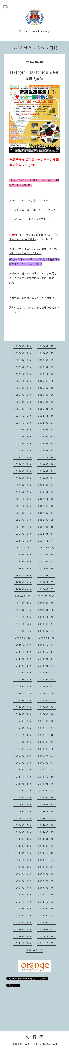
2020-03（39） (47, 603)
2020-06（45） (23, 603)
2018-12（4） (46, 644)
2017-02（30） (47, 721)
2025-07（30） (47, 387)
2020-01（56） (47, 610)
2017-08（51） (47, 700)
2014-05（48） (23, 839)
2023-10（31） (23, 464)
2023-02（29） (23, 492)
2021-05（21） (47, 561)
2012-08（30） (47, 908)
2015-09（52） (23, 783)
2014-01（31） (23, 853)
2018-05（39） (23, 672)
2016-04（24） (47, 755)
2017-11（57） (23, 693)
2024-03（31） (47, 443)
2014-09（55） (23, 825)
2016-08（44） (47, 741)
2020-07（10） (46, 596)
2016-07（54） (23, 748)
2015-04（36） (47, 797)
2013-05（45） (23, 880)
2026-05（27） (47, 353)
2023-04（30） (23, 485)
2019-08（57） (23, 630)
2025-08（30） (23, 387)
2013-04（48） (47, 880)
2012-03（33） (23, 929)
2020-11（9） (46, 582)
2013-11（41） (23, 859)
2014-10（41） (47, 818)
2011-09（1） (35, 950)
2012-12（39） (47, 894)
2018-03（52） (23, 679)
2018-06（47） (47, 665)
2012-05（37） (23, 922)
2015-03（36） (23, 804)
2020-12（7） (24, 582)
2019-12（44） (23, 616)
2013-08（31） (47, 866)
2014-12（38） (47, 811)
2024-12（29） (23, 415)
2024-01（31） (47, 450)
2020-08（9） (23, 596)
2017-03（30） (23, 721)
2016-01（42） (23, 769)
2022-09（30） (47, 505)
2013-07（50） (23, 873)
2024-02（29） (23, 450)
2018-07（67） (23, 665)
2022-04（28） (23, 526)
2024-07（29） (47, 429)
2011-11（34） (23, 943)
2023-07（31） (47, 471)
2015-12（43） (47, 769)
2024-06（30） (23, 436)
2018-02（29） (47, 679)
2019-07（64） (47, 630)
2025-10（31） (23, 380)
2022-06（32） (23, 519)
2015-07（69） (23, 790)
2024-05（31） (47, 436)
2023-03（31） (47, 485)
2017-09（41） (23, 700)
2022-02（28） (23, 533)
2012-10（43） (47, 901)
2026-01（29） (47, 367)
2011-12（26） (47, 936)
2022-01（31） (47, 533)
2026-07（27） (47, 346)
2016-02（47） (47, 762)
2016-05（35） (23, 755)
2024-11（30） (47, 415)
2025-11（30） (47, 374)
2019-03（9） (24, 644)
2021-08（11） (23, 554)
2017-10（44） (47, 693)
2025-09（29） (47, 380)
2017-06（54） (47, 707)
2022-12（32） (23, 498)
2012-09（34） (23, 908)
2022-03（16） (47, 526)
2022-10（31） (23, 505)
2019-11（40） (47, 616)
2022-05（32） (47, 519)
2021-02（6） (24, 575)
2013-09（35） (23, 866)
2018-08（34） (47, 658)
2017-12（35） (47, 686)
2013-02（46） (47, 887)
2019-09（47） (47, 623)
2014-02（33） (47, 846)
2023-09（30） (47, 464)
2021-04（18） (23, 568)
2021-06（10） (23, 561)
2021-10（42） (24, 547)
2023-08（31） (23, 471)
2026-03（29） (47, 360)
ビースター (26, 1043)
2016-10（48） (47, 735)
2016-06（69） (47, 748)
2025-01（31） (47, 408)
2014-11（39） (23, 818)
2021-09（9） (47, 547)
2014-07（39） (23, 832)
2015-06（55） (47, 790)
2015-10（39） (47, 776)
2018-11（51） (23, 651)
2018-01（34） (23, 686)
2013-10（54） (47, 859)
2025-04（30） (23, 401)
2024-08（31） (23, 429)
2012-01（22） (23, 936)
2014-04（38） (47, 839)
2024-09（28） (47, 422)
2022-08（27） (23, 512)
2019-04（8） (47, 637)
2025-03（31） (47, 401)
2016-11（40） (23, 735)
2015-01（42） (23, 811)
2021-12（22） (23, 540)
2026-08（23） (23, 346)
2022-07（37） (47, 512)
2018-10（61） (47, 651)
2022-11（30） (47, 498)
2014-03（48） (23, 846)
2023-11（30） (47, 457)
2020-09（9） (46, 589)
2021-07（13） (47, 554)
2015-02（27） (47, 804)
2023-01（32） (47, 492)
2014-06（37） (47, 832)
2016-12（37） (47, 728)
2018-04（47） (47, 672)
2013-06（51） (47, 873)
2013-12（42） (47, 853)
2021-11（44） (47, 540)
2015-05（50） (23, 797)
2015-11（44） (23, 776)
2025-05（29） (47, 394)
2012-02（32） (47, 929)
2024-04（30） (23, 443)
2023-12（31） (23, 457)
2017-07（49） (23, 707)
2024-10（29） (23, 422)
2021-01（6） (46, 575)
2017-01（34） (23, 728)
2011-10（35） (47, 943)
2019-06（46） (24, 637)
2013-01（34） (23, 894)
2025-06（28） (23, 394)
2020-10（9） (24, 589)
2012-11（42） (23, 901)
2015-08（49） (47, 783)
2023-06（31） (23, 478)
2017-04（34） (47, 714)
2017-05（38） (23, 714)
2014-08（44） (47, 825)
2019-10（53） (23, 623)
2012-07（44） (23, 915)
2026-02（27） (23, 367)
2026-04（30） (23, 360)
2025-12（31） (23, 374)
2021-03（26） (47, 568)
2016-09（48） (23, 741)
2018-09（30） (23, 658)
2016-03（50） (23, 762)
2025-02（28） (23, 408)
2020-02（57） (23, 610)
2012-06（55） (47, 915)
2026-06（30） (23, 353)
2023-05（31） (47, 478)
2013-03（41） (23, 887)
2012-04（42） (47, 922)
